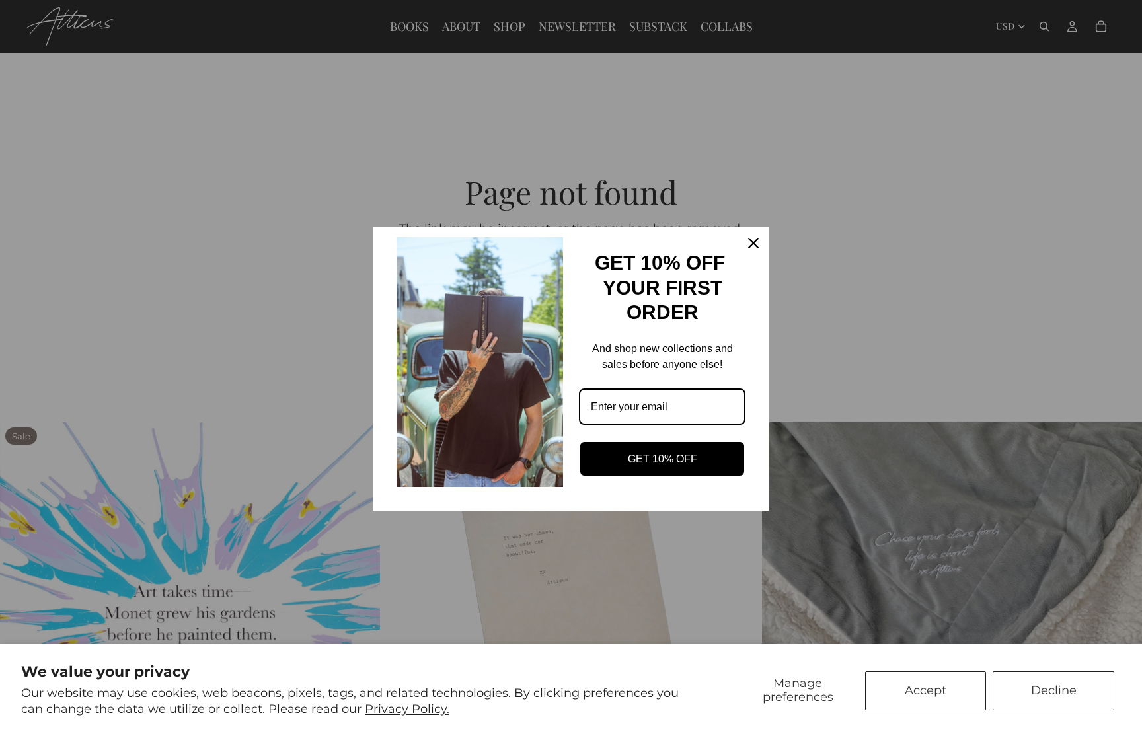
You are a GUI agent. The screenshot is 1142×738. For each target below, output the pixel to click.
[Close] (753, 243)
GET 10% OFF (662, 458)
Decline (1054, 690)
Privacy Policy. (407, 709)
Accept (925, 690)
